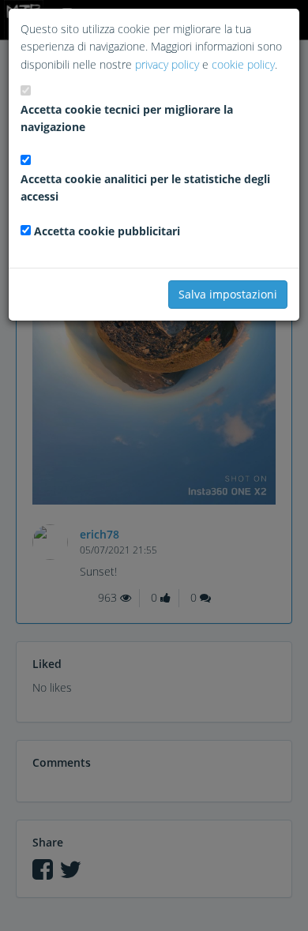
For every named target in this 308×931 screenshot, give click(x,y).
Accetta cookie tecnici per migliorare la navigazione (127, 118)
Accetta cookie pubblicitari (107, 230)
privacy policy (167, 64)
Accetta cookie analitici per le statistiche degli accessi (145, 187)
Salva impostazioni (227, 294)
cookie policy (243, 64)
